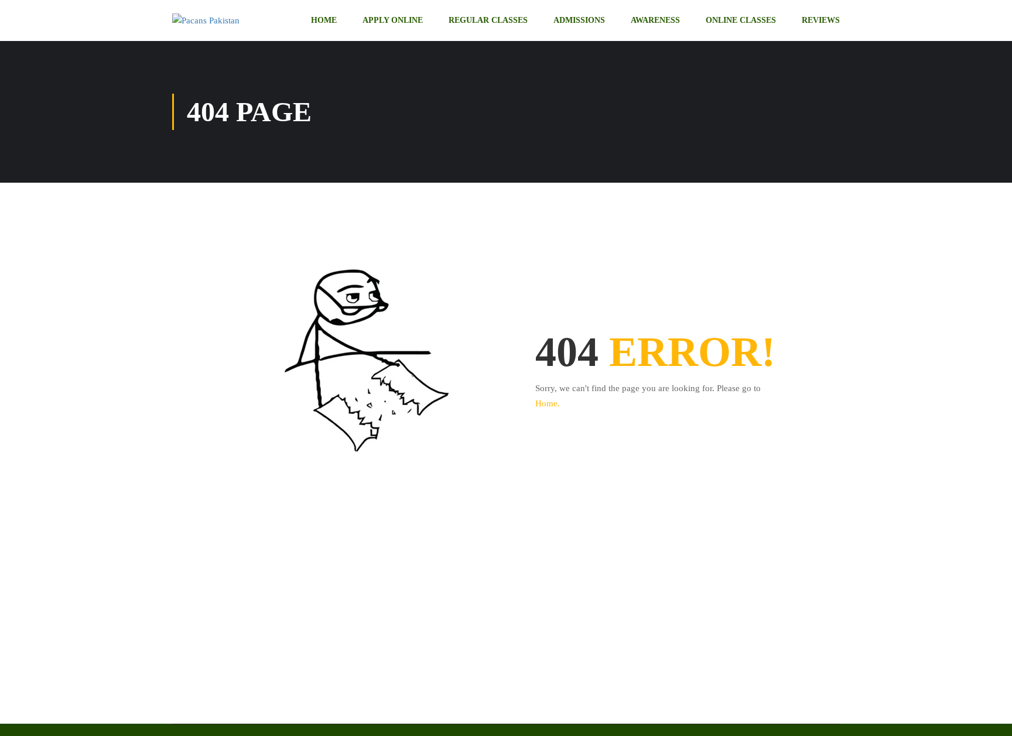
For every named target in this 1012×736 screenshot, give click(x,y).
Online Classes (741, 20)
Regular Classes (488, 20)
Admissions (579, 20)
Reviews (821, 20)
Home (324, 20)
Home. (547, 403)
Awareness (655, 20)
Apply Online (393, 20)
